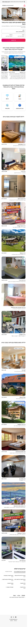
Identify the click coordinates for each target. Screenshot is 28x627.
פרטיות (15, 620)
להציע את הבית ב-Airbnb (7, 5)
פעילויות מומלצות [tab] (8, 571)
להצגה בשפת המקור (6, 1)
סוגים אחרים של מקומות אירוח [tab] (19, 571)
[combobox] (13, 31)
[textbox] (19, 36)
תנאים (11, 620)
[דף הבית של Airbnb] (24, 5)
